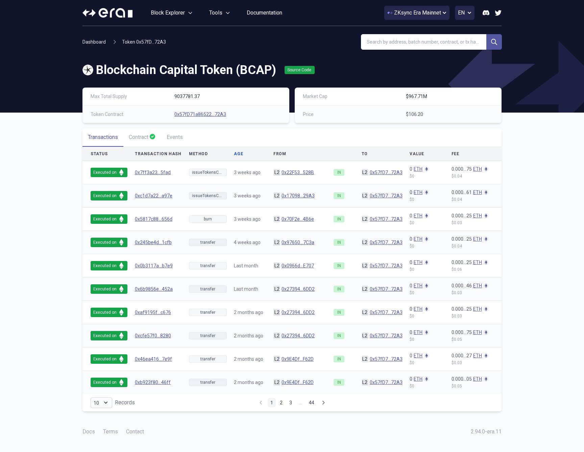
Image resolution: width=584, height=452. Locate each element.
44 (311, 402)
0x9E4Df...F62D (298, 359)
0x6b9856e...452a (154, 289)
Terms (110, 431)
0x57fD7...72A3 (386, 172)
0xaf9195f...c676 (153, 312)
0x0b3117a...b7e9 (154, 265)
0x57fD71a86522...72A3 (200, 114)
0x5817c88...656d (153, 219)
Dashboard (94, 42)
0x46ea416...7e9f (153, 359)
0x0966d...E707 (298, 265)
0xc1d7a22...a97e (153, 195)
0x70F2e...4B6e (298, 219)
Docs (88, 431)
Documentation (264, 12)
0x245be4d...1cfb (153, 242)
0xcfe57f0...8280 (153, 335)
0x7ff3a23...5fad (153, 172)
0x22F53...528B (298, 172)
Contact (135, 431)
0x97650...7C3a (298, 242)
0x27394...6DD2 (298, 289)
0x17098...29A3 (298, 195)
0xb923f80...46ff (153, 382)
